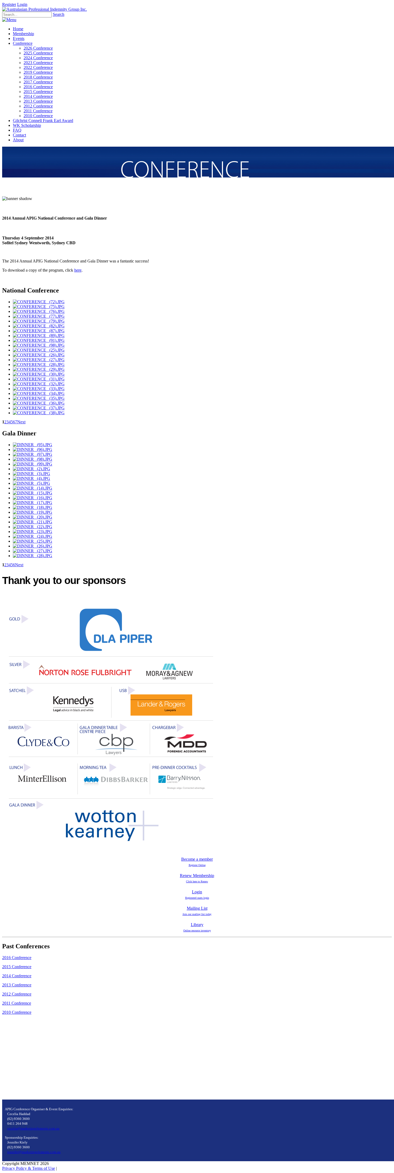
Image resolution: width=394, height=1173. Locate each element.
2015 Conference (16, 966)
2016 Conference (16, 957)
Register (9, 4)
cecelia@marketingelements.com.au (33, 1128)
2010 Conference (16, 1012)
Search (58, 14)
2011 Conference (16, 1003)
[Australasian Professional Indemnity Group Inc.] (44, 9)
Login (22, 4)
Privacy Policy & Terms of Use (28, 1168)
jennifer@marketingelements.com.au (34, 1152)
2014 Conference (16, 976)
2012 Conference (16, 994)
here (77, 270)
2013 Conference (16, 985)
